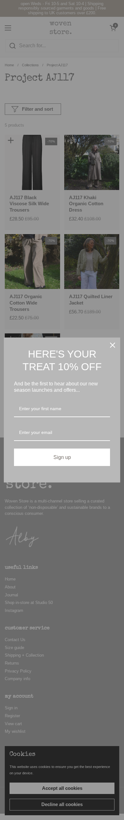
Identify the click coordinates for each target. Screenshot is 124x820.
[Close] (112, 345)
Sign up (62, 457)
